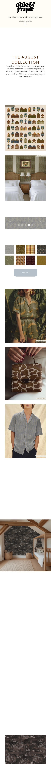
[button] (25, 24)
